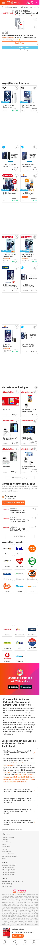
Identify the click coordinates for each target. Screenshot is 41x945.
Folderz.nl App (6, 846)
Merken (4, 844)
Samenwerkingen (7, 886)
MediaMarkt (14, 7)
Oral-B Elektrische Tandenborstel (14, 782)
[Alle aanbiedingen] (36, 387)
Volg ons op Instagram (9, 870)
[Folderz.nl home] (13, 3)
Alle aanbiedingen (7, 842)
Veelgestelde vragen (8, 837)
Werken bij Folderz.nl (8, 854)
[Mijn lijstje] (32, 2)
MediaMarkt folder (8, 38)
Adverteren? (5, 839)
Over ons (4, 849)
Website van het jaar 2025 (9, 856)
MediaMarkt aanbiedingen (15, 387)
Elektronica (7, 772)
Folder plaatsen (6, 851)
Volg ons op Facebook (9, 867)
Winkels (7, 7)
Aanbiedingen (24, 7)
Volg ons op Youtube (8, 872)
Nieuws (4, 858)
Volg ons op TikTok (8, 874)
